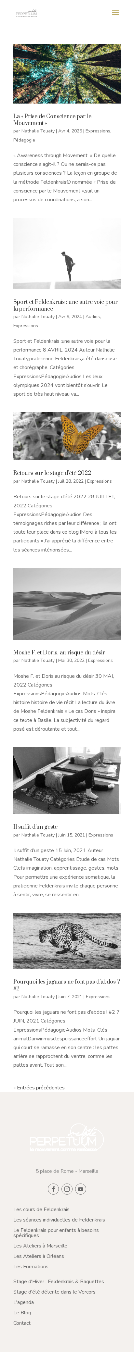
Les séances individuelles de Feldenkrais (59, 1219)
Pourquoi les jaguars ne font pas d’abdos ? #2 (66, 985)
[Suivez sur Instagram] (67, 1189)
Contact (22, 1323)
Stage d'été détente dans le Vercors (54, 1292)
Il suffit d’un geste (35, 827)
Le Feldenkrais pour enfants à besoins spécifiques (56, 1233)
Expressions (98, 131)
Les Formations (30, 1266)
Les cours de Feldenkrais (41, 1209)
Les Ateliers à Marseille (40, 1245)
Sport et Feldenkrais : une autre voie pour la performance (65, 306)
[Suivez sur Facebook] (53, 1189)
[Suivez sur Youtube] (80, 1189)
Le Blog (22, 1312)
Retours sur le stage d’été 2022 (52, 473)
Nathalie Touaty (38, 131)
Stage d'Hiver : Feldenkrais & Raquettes (58, 1281)
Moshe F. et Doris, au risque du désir (59, 652)
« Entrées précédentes (39, 1087)
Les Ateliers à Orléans (38, 1256)
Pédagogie (24, 140)
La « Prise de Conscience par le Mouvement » (52, 120)
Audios (93, 317)
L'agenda (23, 1302)
